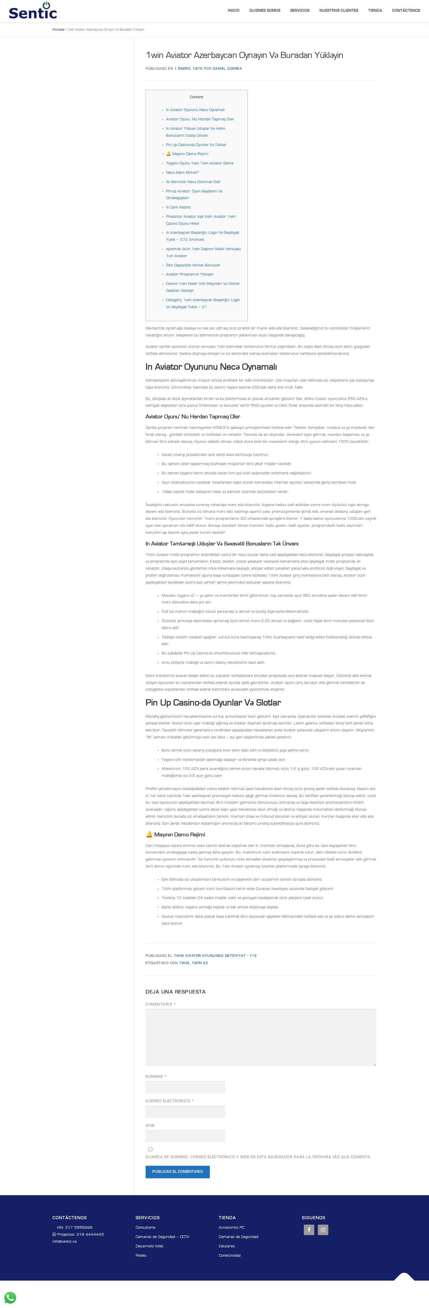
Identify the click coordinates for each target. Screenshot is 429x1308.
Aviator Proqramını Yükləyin (189, 274)
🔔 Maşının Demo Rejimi (187, 154)
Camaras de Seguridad (238, 1237)
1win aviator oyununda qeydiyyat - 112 (215, 955)
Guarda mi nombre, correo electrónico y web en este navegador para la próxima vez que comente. (258, 1157)
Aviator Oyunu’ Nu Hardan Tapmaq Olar (200, 119)
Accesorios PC (231, 1228)
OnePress (222, 1294)
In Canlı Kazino (178, 207)
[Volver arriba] (404, 1280)
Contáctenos (406, 11)
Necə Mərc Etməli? (182, 173)
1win (298, 387)
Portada (58, 29)
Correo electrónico (170, 1101)
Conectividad (229, 1256)
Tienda (375, 11)
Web (150, 1126)
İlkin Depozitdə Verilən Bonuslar (193, 265)
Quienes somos (265, 11)
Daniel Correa (227, 68)
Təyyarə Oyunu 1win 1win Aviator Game (199, 163)
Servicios (300, 11)
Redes (141, 1256)
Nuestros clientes (339, 11)
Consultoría (145, 1228)
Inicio (234, 11)
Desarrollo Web (149, 1246)
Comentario (161, 1004)
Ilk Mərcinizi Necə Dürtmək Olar (193, 182)
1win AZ (200, 963)
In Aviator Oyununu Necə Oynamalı (195, 110)
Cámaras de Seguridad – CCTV (162, 1237)
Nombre (156, 1077)
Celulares (227, 1246)
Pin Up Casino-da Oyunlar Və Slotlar (196, 145)
